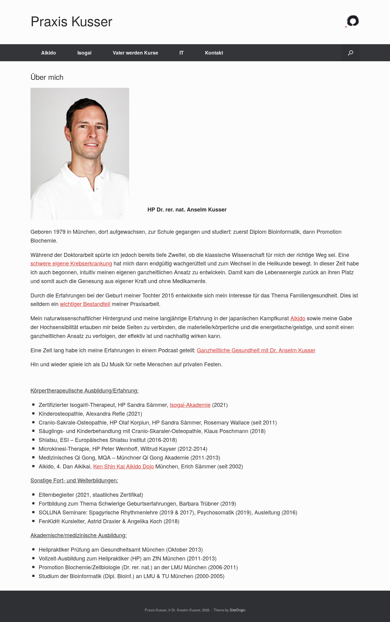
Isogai (84, 52)
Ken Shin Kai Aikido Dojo (123, 466)
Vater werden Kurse (135, 52)
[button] (351, 52)
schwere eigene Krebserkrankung (71, 263)
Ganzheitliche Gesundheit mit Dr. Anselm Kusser (256, 350)
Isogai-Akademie (190, 404)
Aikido (48, 52)
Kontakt (214, 52)
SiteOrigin (237, 609)
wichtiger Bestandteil (85, 303)
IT (181, 52)
